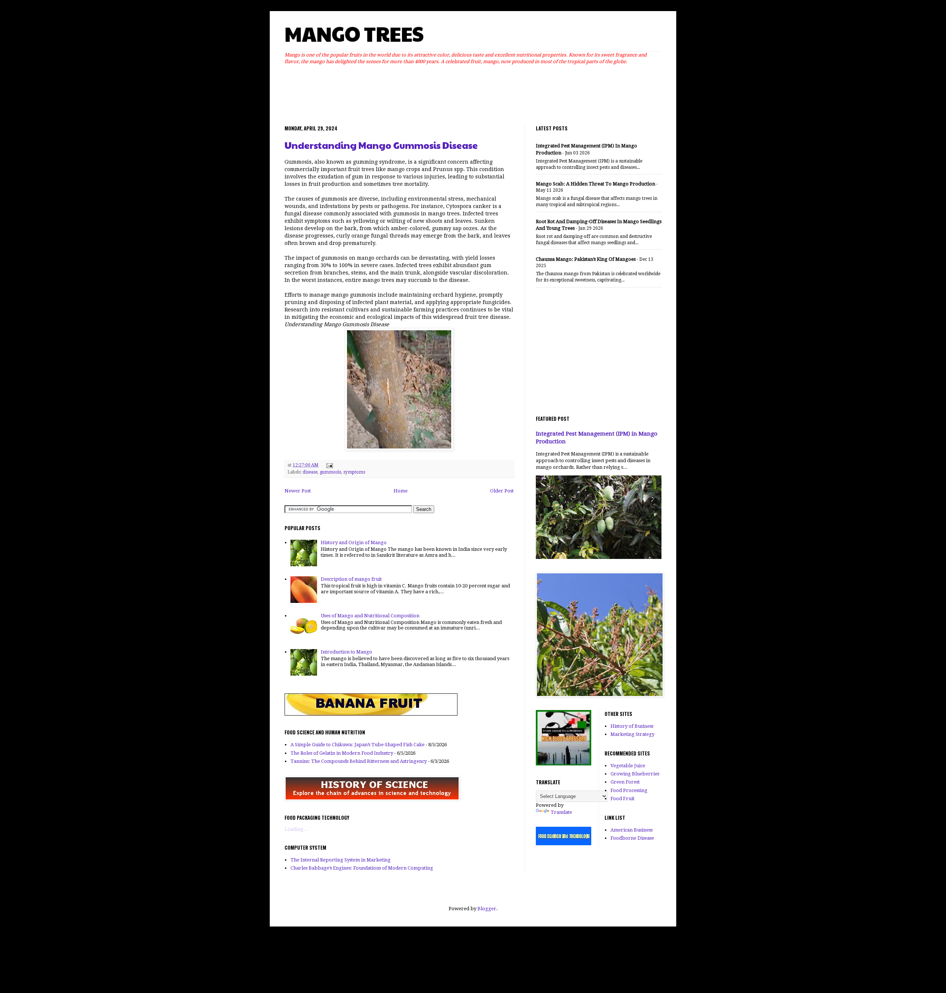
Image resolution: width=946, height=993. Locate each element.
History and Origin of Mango (354, 542)
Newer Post (298, 491)
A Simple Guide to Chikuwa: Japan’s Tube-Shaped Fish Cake (357, 744)
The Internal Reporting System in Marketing (340, 860)
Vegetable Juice (627, 765)
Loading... (296, 829)
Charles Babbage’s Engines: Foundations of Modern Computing (361, 868)
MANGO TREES (354, 33)
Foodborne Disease (632, 838)
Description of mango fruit (351, 579)
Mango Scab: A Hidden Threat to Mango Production (595, 184)
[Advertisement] (473, 92)
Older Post (502, 491)
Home (401, 491)
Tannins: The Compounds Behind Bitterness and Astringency (358, 761)
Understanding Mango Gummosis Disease (381, 145)
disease (310, 472)
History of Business (631, 726)
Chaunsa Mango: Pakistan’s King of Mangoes (586, 259)
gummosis (330, 472)
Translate (561, 812)
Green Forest (625, 782)
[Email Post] (328, 465)
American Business (631, 830)
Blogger (486, 908)
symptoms (354, 472)
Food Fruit (622, 798)
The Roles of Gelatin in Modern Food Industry (341, 753)
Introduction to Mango (346, 652)
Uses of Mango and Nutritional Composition (370, 615)
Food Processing (628, 790)
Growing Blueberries (634, 774)
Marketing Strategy (632, 734)
